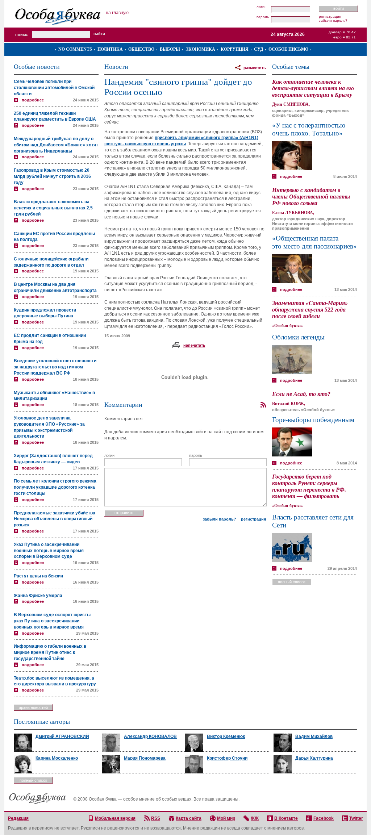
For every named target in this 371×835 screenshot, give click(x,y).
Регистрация (330, 16)
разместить (254, 68)
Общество (141, 49)
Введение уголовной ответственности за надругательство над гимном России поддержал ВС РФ (55, 367)
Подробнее (33, 100)
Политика (110, 49)
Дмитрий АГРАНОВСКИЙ (62, 736)
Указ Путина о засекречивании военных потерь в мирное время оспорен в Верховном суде (49, 550)
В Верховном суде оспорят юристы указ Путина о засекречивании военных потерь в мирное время (52, 621)
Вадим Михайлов (314, 736)
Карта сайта (188, 818)
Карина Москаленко (57, 758)
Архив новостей (33, 707)
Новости (116, 66)
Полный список (291, 582)
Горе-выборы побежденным (313, 419)
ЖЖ (255, 818)
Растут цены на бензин (38, 576)
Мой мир (226, 818)
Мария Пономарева (145, 758)
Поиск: (22, 34)
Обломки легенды (298, 337)
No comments (75, 49)
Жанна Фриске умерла (38, 595)
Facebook (323, 818)
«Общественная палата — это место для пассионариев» (314, 242)
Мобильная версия (115, 818)
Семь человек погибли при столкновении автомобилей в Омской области (54, 87)
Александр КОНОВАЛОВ (150, 736)
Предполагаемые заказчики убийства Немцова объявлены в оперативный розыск (54, 519)
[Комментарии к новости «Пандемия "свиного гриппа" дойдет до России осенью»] (263, 405)
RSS (155, 818)
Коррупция (235, 49)
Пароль (263, 17)
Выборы (170, 49)
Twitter (356, 818)
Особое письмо (288, 49)
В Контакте (286, 818)
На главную (117, 12)
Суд (258, 49)
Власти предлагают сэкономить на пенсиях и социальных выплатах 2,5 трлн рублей (53, 208)
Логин (262, 7)
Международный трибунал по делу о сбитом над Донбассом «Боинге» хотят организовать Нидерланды (56, 145)
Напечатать (194, 345)
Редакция (18, 818)
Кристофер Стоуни (227, 758)
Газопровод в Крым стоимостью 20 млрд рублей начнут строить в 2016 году (52, 176)
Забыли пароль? (333, 20)
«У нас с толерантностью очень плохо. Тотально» (308, 129)
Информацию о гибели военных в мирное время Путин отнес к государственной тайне (50, 652)
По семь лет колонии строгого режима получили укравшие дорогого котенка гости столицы (55, 487)
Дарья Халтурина (314, 758)
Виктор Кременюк (226, 736)
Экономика (200, 49)
